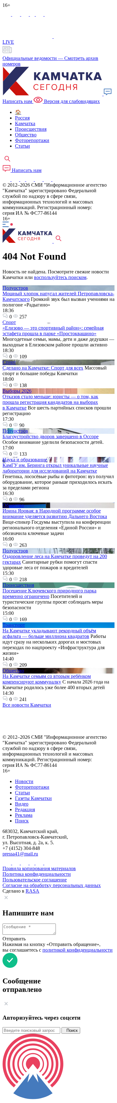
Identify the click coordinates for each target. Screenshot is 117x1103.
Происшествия (18, 585)
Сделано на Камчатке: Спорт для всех (42, 367)
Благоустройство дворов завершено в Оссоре (50, 436)
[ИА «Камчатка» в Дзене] (48, 179)
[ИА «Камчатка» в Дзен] (48, 14)
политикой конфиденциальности (77, 950)
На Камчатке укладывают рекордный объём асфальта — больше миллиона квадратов (49, 633)
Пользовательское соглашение (34, 879)
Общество (13, 505)
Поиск (71, 1030)
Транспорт (13, 625)
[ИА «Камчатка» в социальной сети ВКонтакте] (25, 14)
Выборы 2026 (17, 391)
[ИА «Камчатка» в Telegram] (16, 14)
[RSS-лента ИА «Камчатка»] (55, 179)
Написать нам (26, 170)
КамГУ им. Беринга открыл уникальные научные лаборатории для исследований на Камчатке (55, 468)
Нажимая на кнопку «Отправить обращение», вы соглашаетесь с (57, 947)
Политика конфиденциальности (36, 874)
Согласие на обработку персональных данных (51, 885)
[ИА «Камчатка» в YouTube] (30, 179)
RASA (32, 891)
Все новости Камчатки (26, 705)
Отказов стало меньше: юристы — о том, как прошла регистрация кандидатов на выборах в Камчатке (50, 402)
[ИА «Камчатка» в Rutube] (40, 14)
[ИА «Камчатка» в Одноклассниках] (33, 14)
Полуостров (15, 288)
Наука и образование (24, 459)
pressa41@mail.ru (20, 853)
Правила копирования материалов (39, 868)
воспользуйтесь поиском (60, 277)
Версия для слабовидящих (71, 101)
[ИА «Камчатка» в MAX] (7, 14)
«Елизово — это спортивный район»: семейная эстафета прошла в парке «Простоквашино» (53, 330)
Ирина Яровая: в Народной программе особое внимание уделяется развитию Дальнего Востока (54, 513)
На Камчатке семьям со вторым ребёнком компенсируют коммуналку (46, 679)
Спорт (9, 322)
